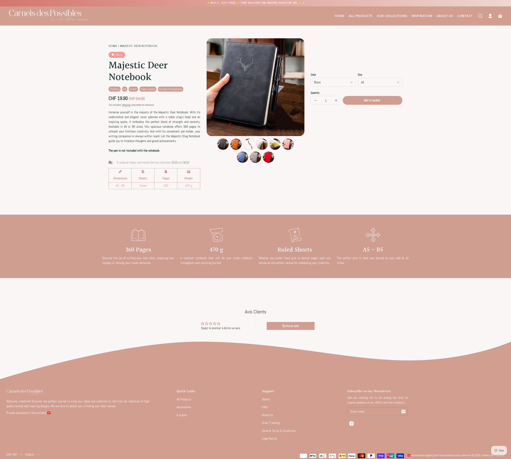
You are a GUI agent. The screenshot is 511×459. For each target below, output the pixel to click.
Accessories (184, 407)
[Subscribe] (403, 411)
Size (360, 74)
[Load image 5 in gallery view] (275, 144)
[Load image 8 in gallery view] (255, 157)
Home (339, 16)
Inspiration (422, 16)
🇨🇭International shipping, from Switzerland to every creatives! (439, 455)
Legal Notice (269, 438)
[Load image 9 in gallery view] (268, 157)
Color (313, 74)
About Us (445, 16)
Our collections (392, 16)
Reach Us (267, 415)
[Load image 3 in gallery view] (249, 144)
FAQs (265, 407)
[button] (480, 16)
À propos (182, 415)
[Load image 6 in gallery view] (288, 144)
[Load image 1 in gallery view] (223, 144)
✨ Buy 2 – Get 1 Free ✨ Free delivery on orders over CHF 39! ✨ (254, 3)
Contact (465, 16)
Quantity (315, 93)
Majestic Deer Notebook (138, 46)
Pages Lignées (148, 89)
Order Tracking (270, 423)
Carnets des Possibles (492, 455)
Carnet (133, 89)
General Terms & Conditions (279, 431)
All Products (361, 16)
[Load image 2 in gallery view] (236, 144)
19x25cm (114, 89)
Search (266, 399)
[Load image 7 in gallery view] (243, 157)
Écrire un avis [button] (290, 326)
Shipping (126, 105)
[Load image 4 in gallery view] (262, 144)
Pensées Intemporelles (170, 89)
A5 (124, 89)
